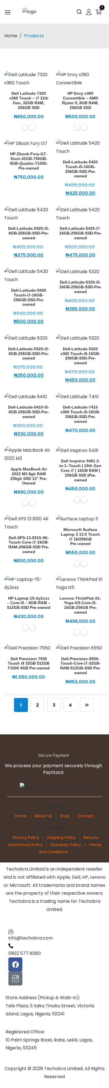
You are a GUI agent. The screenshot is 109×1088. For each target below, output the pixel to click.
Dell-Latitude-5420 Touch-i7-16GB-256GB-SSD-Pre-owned (28, 297)
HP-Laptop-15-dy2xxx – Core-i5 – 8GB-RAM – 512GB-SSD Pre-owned (28, 603)
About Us (43, 816)
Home (10, 36)
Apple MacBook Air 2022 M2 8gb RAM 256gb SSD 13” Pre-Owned (28, 476)
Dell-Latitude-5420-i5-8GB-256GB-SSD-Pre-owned (28, 233)
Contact (85, 816)
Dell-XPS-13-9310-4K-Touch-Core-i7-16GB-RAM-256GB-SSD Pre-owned (28, 544)
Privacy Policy (26, 837)
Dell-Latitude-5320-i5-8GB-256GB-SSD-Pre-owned (28, 354)
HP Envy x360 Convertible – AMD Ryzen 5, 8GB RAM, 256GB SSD (80, 100)
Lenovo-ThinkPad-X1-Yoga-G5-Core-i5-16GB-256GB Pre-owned (80, 605)
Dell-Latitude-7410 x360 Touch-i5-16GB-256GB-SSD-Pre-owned (80, 414)
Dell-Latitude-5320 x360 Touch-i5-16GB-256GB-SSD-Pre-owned (80, 356)
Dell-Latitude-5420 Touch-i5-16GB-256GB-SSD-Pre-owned (80, 169)
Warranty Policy (66, 845)
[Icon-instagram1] (15, 978)
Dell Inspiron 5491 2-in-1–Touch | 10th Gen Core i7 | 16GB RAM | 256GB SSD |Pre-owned (80, 470)
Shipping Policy (61, 837)
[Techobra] (29, 11)
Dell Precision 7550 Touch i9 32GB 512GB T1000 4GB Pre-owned (29, 663)
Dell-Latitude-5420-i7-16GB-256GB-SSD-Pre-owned (80, 233)
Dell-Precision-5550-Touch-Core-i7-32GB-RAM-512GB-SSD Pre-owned (80, 665)
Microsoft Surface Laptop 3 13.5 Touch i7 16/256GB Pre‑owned (80, 536)
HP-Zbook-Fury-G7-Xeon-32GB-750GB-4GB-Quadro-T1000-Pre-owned (29, 161)
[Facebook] (15, 964)
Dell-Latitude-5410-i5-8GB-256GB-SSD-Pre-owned (28, 412)
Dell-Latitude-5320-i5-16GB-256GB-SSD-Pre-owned (80, 287)
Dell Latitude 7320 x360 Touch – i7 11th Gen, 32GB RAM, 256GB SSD (28, 100)
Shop (65, 816)
